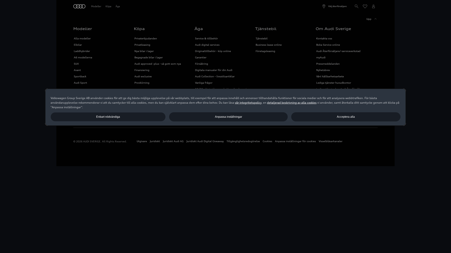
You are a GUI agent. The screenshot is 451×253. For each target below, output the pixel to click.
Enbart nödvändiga (108, 116)
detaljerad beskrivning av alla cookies (292, 102)
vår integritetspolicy (248, 102)
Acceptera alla (346, 116)
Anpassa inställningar (228, 116)
